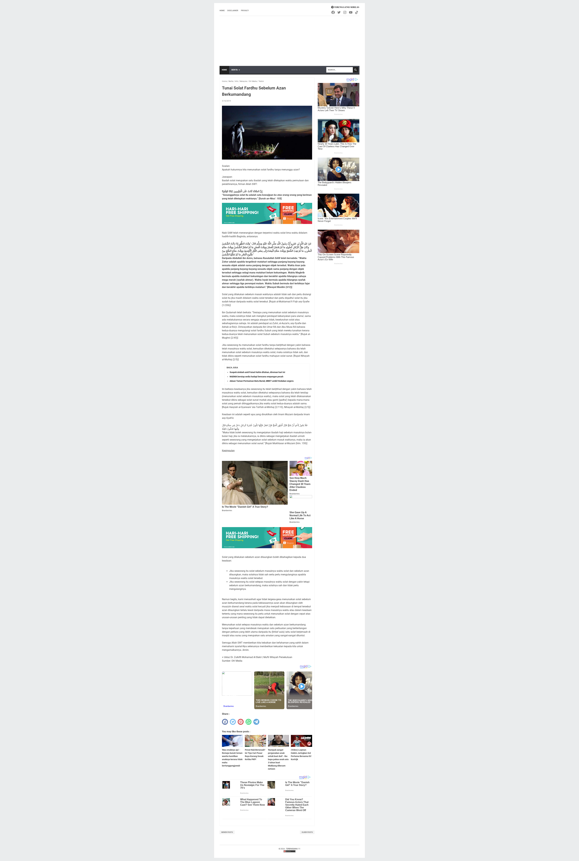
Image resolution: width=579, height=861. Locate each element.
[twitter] (233, 722)
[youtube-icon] (351, 12)
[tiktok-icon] (356, 12)
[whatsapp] (248, 722)
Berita (234, 70)
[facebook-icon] (333, 12)
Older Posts (307, 832)
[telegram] (256, 722)
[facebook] (225, 722)
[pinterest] (241, 722)
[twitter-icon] (339, 12)
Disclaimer (232, 11)
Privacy (245, 11)
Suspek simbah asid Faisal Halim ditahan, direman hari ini (257, 372)
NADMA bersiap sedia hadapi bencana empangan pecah (256, 376)
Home (222, 11)
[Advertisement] (289, 39)
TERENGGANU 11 (293, 849)
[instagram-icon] (345, 12)
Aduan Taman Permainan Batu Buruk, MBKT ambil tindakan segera (262, 381)
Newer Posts (227, 832)
